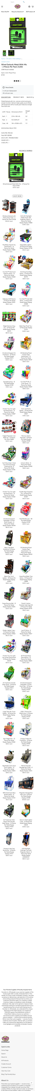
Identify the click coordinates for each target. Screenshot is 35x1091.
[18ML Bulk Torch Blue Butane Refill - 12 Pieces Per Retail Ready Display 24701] (9, 783)
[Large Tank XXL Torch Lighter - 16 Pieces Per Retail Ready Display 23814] (9, 702)
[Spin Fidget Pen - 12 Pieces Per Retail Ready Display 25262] (9, 729)
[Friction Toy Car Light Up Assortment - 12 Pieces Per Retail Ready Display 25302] (9, 482)
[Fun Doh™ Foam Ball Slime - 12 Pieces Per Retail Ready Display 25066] (26, 289)
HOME (3, 58)
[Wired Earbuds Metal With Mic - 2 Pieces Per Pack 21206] (16, 167)
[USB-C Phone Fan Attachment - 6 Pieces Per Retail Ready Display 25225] (26, 702)
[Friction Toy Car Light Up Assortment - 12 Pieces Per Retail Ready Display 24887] (9, 399)
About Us (4, 1057)
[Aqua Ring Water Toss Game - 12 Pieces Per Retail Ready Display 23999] (26, 566)
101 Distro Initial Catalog (13, 58)
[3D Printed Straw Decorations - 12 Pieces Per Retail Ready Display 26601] (26, 646)
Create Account (6, 1064)
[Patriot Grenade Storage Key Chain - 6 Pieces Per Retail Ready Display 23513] (26, 756)
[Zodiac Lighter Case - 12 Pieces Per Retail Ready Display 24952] (9, 621)
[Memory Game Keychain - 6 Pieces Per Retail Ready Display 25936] (26, 426)
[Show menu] (2, 6)
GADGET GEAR (5, 62)
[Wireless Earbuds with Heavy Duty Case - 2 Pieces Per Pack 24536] (9, 206)
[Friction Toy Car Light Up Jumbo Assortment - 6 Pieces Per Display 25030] (9, 646)
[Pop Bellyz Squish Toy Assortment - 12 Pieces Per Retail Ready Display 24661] (9, 235)
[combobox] (16, 2)
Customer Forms (6, 1067)
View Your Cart (5, 1071)
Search (3, 1053)
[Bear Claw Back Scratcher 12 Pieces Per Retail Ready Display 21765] (9, 538)
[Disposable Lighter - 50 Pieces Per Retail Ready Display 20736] (26, 235)
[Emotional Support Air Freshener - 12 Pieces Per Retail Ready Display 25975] (9, 343)
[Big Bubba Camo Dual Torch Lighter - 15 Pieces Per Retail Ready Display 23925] (9, 756)
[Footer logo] (5, 1039)
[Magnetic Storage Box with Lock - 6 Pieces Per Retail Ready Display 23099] (26, 783)
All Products (4, 1060)
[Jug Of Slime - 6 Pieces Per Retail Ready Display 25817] (26, 621)
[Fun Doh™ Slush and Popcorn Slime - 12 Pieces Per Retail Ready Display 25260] (9, 262)
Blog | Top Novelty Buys (8, 1074)
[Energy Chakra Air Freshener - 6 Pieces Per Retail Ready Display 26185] (26, 729)
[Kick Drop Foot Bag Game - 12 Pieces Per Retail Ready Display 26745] (26, 262)
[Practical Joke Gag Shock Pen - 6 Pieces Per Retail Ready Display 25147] (9, 839)
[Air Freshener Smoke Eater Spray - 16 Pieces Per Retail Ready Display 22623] (9, 673)
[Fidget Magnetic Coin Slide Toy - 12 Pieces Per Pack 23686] (9, 426)
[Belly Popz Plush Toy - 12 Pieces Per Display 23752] (26, 316)
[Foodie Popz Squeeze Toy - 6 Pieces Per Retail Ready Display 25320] (26, 482)
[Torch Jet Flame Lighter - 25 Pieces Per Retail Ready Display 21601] (26, 399)
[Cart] (32, 6)
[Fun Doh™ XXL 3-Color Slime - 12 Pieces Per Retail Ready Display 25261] (26, 372)
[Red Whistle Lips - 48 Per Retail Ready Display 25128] (26, 509)
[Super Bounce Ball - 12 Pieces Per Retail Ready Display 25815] (9, 594)
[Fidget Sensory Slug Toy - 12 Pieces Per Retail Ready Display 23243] (9, 316)
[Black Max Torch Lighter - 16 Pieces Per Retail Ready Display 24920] (9, 566)
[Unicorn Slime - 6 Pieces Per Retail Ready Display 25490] (26, 453)
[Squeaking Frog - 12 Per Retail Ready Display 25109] (9, 372)
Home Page (4, 1050)
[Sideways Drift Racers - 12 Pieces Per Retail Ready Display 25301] (9, 289)
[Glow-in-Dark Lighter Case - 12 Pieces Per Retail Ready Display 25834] (26, 810)
